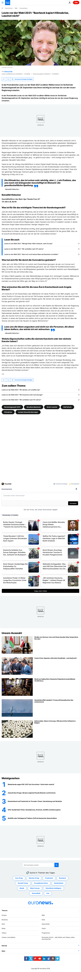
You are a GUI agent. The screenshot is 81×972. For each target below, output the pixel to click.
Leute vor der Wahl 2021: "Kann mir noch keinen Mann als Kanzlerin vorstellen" (31, 254)
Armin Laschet (52, 407)
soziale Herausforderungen (28, 412)
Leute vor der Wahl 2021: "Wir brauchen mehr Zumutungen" (22, 395)
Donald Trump (23, 883)
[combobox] (40, 865)
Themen (4, 910)
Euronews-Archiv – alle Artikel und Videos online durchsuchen (58, 938)
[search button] (56, 865)
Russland (62, 878)
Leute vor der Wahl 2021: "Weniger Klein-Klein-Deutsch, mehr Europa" (28, 243)
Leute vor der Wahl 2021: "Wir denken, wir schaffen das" (21, 390)
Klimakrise (8, 412)
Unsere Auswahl (12, 633)
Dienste (4, 946)
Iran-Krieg (19, 878)
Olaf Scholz (67, 407)
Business (5, 920)
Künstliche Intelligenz (53, 888)
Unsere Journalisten (8, 937)
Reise (3, 928)
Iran (47, 893)
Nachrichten (9, 8)
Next (3, 924)
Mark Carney (35, 888)
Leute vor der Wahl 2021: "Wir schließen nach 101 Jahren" (24, 249)
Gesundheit (36, 893)
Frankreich (49, 878)
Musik (22, 888)
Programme (46, 933)
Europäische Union (41, 883)
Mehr (3, 951)
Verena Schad (8, 71)
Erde (43, 920)
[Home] (2, 8)
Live (76, 2)
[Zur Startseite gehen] (7, 2)
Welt (16, 8)
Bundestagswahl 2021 (12, 407)
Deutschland (23, 8)
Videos (4, 933)
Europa (4, 915)
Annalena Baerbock (34, 407)
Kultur (44, 928)
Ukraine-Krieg (34, 878)
